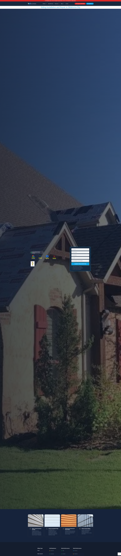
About (62, 3)
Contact (67, 3)
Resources (56, 3)
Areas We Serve (50, 3)
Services (44, 3)
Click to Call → (74, 0)
